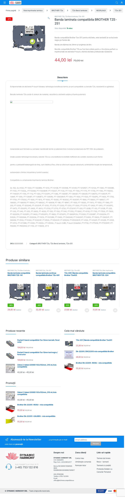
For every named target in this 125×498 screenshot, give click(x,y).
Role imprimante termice (33, 10)
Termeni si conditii (104, 465)
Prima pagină (11, 10)
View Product (29, 310)
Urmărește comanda (83, 462)
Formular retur (80, 465)
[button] (49, 18)
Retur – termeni (103, 462)
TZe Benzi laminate (79, 10)
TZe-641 (48, 270)
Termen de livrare (103, 458)
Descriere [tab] (62, 77)
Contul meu (79, 458)
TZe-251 (118, 10)
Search (116, 2)
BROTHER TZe (57, 10)
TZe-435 (77, 270)
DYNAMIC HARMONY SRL (17, 491)
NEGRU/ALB (101, 10)
